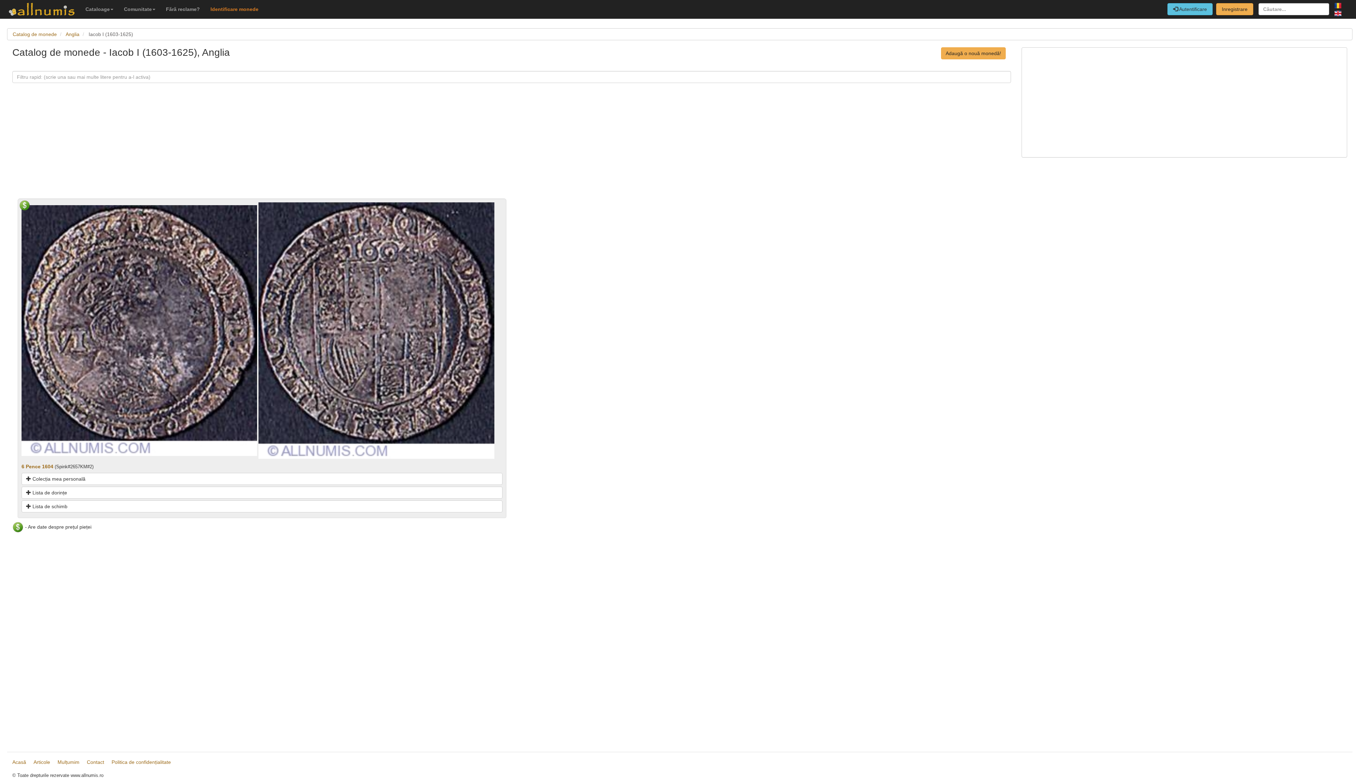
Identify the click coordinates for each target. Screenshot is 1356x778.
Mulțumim (68, 762)
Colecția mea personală (58, 479)
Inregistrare (1235, 9)
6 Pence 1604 (37, 466)
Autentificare (1192, 9)
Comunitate (138, 9)
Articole (42, 762)
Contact (95, 762)
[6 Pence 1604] (139, 330)
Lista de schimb (49, 506)
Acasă (19, 762)
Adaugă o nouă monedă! (973, 53)
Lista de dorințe (49, 492)
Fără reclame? (183, 9)
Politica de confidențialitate (141, 762)
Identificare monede (234, 9)
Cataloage (97, 9)
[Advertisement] (224, 149)
